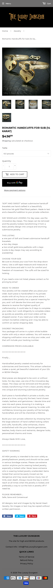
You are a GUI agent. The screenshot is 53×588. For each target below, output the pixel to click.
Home (5, 31)
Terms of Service (26, 557)
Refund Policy (26, 560)
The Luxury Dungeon (28, 572)
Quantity (6, 161)
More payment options (14, 190)
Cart (48, 3)
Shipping (6, 141)
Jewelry (17, 31)
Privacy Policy (26, 563)
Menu (8, 3)
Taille (4, 148)
